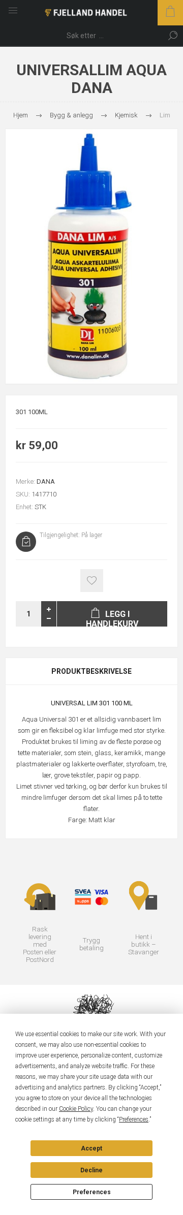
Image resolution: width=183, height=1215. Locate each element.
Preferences (92, 1192)
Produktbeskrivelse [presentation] (91, 671)
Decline (91, 1170)
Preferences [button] (133, 1119)
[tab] (91, 671)
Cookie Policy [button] (76, 1108)
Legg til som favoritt (91, 580)
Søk (173, 35)
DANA (46, 481)
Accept (91, 1148)
